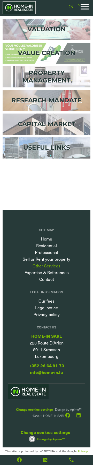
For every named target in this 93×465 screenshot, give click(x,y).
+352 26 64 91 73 (46, 366)
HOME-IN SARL (46, 336)
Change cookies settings (34, 409)
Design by (51, 439)
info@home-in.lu (46, 372)
